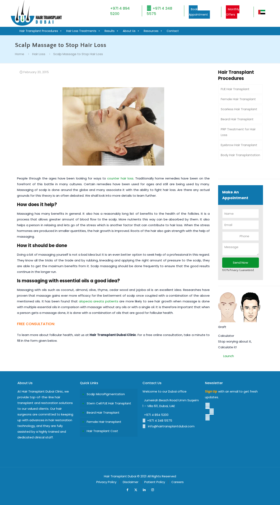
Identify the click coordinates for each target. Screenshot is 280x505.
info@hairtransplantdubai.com (170, 426)
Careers (177, 482)
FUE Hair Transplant (235, 89)
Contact (173, 31)
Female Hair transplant (104, 422)
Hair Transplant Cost (102, 431)
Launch (228, 356)
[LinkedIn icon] (144, 490)
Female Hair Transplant (238, 99)
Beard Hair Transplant (237, 119)
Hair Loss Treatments (81, 31)
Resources (151, 31)
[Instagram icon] (152, 490)
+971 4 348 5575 (159, 420)
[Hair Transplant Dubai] (36, 25)
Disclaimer (130, 482)
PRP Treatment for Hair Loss (238, 132)
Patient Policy (154, 482)
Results (110, 31)
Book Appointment (198, 12)
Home (19, 54)
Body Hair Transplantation (240, 155)
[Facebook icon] (127, 490)
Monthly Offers (232, 12)
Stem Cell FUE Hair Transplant (109, 403)
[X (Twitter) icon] (135, 490)
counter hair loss (120, 178)
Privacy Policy (106, 482)
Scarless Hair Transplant (239, 109)
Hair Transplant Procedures (38, 31)
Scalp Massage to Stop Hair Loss (78, 54)
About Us (129, 31)
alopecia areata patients (98, 301)
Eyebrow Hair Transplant (239, 145)
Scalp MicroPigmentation (106, 394)
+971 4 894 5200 (155, 415)
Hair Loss (38, 54)
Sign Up (211, 391)
